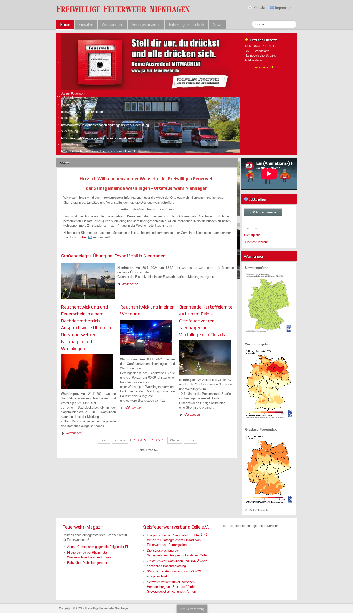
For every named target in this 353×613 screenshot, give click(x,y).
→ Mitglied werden (263, 212)
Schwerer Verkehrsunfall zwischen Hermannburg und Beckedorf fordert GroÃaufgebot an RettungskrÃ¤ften (171, 586)
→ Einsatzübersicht (259, 67)
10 (163, 440)
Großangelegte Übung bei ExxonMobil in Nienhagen (113, 255)
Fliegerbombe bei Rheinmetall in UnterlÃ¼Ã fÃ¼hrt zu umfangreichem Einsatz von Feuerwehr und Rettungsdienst (177, 540)
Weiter (174, 440)
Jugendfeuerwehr (256, 242)
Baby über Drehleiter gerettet (87, 563)
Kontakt (82, 237)
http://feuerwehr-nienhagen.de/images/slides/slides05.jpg (100, 138)
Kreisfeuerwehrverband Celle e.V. (175, 527)
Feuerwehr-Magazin (83, 527)
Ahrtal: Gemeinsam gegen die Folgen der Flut (98, 547)
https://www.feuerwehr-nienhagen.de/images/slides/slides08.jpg (105, 125)
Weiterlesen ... (131, 284)
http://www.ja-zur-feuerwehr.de (82, 112)
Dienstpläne (252, 235)
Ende (190, 440)
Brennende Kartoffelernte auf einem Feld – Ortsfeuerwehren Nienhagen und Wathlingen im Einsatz (205, 320)
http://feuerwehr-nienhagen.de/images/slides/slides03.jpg (100, 151)
